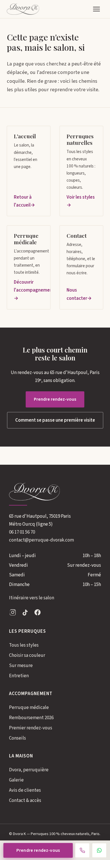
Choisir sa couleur (27, 655)
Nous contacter (77, 294)
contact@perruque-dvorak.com (41, 540)
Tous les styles (24, 645)
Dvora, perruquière (29, 769)
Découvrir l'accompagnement (28, 286)
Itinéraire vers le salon (31, 597)
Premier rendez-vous (30, 728)
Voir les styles (81, 197)
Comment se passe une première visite (55, 420)
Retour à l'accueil (23, 201)
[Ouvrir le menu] (96, 9)
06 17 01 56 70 (22, 532)
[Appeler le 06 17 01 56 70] (82, 850)
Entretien (19, 675)
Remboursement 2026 (31, 717)
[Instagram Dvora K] (12, 614)
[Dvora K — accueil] (23, 9)
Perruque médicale (29, 707)
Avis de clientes (25, 790)
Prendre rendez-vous (55, 399)
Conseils (17, 738)
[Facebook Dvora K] (37, 614)
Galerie (16, 780)
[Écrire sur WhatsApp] (99, 850)
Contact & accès (25, 800)
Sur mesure (21, 665)
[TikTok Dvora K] (25, 614)
